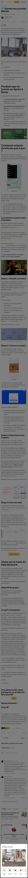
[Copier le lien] (4, 870)
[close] (25, 846)
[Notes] (20, 870)
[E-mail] (15, 870)
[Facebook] (10, 870)
